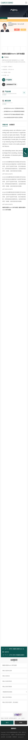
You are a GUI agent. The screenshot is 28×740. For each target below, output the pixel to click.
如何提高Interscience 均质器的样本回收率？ (15, 108)
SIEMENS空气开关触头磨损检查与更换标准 (15, 114)
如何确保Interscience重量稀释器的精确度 (14, 111)
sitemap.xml (21, 737)
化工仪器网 (8, 737)
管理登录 (15, 737)
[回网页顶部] (25, 149)
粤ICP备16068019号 (20, 734)
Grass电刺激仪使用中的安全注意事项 (13, 117)
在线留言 (12, 124)
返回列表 (7, 652)
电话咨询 (25, 155)
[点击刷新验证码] (18, 714)
